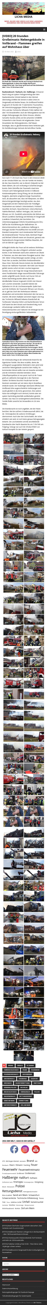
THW (3, 1202)
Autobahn (23, 1161)
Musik (4, 1187)
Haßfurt (34, 1079)
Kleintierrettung (23, 1083)
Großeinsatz (9, 1079)
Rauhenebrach (9, 1096)
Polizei (37, 1092)
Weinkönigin (20, 1205)
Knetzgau (37, 1083)
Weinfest (12, 1205)
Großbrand (27, 1074)
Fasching (27, 1165)
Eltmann (30, 1066)
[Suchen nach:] (23, 1264)
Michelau (24, 1087)
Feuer (25, 1070)
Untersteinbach (10, 1105)
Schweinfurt (34, 1195)
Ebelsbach (5, 1165)
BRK (36, 1161)
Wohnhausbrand (8, 1208)
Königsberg (39, 1182)
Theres (41, 1198)
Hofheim (33, 1178)
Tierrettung (23, 1101)
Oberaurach (25, 1092)
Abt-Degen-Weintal (12, 1161)
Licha (19, 52)
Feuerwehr (35, 1070)
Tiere (8, 1202)
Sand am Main (9, 1101)
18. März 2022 (9, 52)
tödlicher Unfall (16, 1202)
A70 (3, 1161)
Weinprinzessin (29, 1205)
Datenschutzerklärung (10, 1288)
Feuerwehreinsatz (11, 1074)
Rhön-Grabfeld (7, 1195)
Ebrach (20, 1066)
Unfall (26, 1201)
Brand (10, 1066)
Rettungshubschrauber (30, 1191)
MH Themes (37, 1303)
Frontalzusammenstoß (9, 1173)
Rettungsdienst (25, 1096)
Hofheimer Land (7, 1182)
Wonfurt (17, 1208)
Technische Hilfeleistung (27, 1198)
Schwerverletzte (9, 1198)
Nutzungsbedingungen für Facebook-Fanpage (18, 1292)
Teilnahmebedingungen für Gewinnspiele (16, 1296)
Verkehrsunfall (37, 1202)
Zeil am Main (25, 1105)
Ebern (12, 1165)
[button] (43, 29)
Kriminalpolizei (10, 1087)
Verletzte (5, 1205)
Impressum (6, 1285)
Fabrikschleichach (11, 1070)
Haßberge (23, 1079)
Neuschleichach (10, 1092)
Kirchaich (8, 1083)
